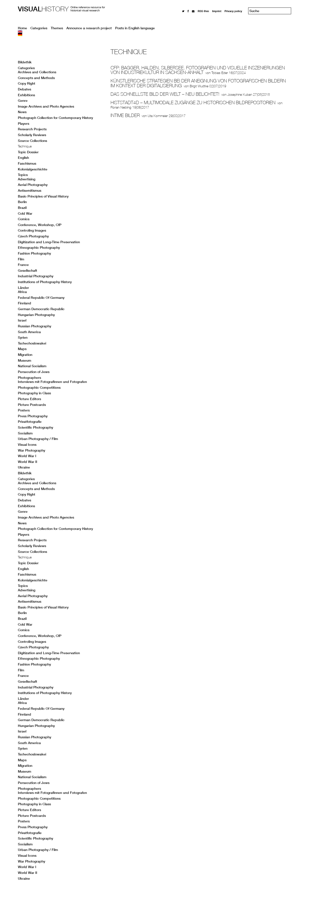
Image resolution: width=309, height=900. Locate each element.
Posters (24, 410)
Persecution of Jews (33, 372)
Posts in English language (135, 28)
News (22, 112)
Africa (22, 292)
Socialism (25, 433)
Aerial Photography (33, 185)
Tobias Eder (219, 73)
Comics (23, 219)
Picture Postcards (32, 404)
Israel (22, 320)
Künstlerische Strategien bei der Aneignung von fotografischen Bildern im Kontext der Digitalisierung (198, 83)
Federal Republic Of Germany (41, 297)
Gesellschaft (27, 270)
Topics (23, 175)
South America (29, 332)
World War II (27, 462)
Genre (23, 100)
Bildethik (25, 62)
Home (22, 28)
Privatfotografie (30, 421)
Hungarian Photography (36, 315)
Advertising (26, 179)
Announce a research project (89, 28)
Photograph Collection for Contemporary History (55, 118)
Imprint (216, 11)
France (23, 265)
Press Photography (33, 416)
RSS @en (203, 11)
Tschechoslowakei (32, 343)
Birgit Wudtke (199, 86)
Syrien (23, 337)
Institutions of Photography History (45, 282)
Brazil (22, 207)
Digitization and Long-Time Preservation (49, 242)
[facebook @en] (188, 11)
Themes (57, 28)
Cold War (25, 213)
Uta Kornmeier (158, 116)
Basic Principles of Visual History (43, 196)
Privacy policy (233, 11)
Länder (23, 287)
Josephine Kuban (239, 94)
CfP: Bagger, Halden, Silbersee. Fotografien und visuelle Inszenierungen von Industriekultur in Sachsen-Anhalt (198, 70)
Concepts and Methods (36, 78)
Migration (25, 354)
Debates (24, 89)
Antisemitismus (29, 190)
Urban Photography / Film (38, 439)
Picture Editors (29, 399)
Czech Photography (33, 236)
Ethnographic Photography (39, 247)
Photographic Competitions (39, 387)
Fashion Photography (34, 253)
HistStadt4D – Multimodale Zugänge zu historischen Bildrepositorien (193, 102)
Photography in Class (34, 393)
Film (21, 259)
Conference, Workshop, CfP (39, 225)
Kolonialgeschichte (32, 169)
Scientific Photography (35, 427)
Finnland (24, 303)
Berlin (22, 202)
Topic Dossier (28, 152)
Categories (38, 28)
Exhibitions (26, 95)
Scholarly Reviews (32, 135)
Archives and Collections (37, 72)
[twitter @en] (183, 11)
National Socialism (32, 366)
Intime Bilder (125, 115)
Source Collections (32, 141)
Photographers (29, 377)
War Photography (31, 450)
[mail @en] (193, 11)
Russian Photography (34, 326)
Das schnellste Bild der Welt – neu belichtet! (165, 94)
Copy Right (26, 83)
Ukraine (24, 467)
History (43, 9)
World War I (27, 456)
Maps (22, 349)
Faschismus (27, 163)
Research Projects (32, 129)
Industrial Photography (35, 276)
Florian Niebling (121, 107)
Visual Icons (27, 444)
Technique (25, 146)
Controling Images (32, 230)
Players (23, 123)
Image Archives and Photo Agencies (46, 106)
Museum (24, 360)
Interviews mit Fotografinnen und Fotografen (52, 382)
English (23, 157)
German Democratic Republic (41, 309)
